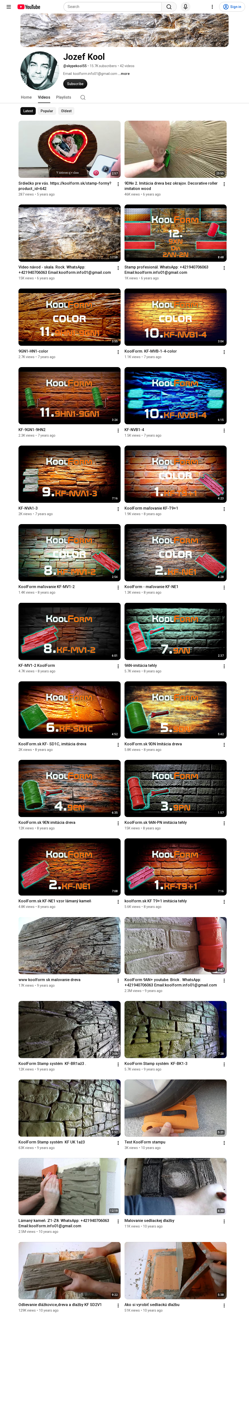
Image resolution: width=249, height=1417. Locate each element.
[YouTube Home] (29, 7)
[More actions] (118, 184)
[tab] (26, 97)
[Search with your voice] (185, 7)
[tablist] (124, 97)
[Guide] (9, 7)
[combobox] (114, 7)
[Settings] (212, 7)
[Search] (169, 7)
